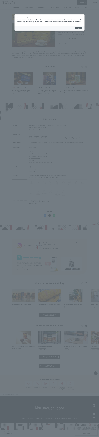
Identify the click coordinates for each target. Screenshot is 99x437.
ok (79, 28)
